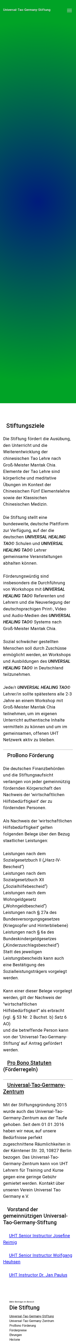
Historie (14, 1339)
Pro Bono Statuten (29, 1063)
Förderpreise (18, 1330)
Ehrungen (15, 1335)
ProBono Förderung (22, 1325)
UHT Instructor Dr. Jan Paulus (38, 1274)
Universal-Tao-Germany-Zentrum (31, 1321)
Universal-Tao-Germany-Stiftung (31, 1316)
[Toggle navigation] (69, 9)
